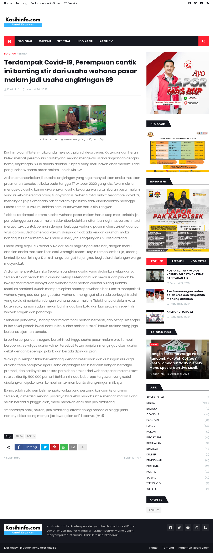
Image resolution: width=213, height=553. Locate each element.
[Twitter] (45, 447)
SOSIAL (177, 478)
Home (8, 3)
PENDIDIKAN (177, 460)
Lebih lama (131, 458)
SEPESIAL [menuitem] (64, 41)
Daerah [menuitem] (45, 41)
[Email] (73, 447)
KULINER (177, 454)
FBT (55, 548)
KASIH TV (154, 510)
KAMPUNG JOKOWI (180, 312)
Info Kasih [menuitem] (85, 41)
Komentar (198, 261)
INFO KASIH (177, 437)
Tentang (21, 3)
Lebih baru (13, 458)
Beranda (10, 54)
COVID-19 (177, 414)
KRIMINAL (177, 449)
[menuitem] (9, 41)
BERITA (23, 54)
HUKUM (177, 432)
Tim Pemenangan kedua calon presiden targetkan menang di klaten (186, 295)
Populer (157, 261)
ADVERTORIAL (177, 397)
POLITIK (177, 472)
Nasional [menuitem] (25, 41)
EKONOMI (177, 420)
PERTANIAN (177, 466)
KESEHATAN (177, 443)
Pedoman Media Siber (45, 3)
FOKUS (31, 436)
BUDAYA (177, 409)
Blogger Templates (33, 548)
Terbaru (178, 261)
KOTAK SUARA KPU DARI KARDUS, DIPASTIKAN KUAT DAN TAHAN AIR (185, 274)
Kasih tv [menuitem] (106, 41)
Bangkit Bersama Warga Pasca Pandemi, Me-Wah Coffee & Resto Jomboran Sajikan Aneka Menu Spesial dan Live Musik (176, 361)
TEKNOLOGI (177, 483)
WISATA (177, 489)
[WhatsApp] (64, 447)
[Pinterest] (54, 447)
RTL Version (71, 3)
